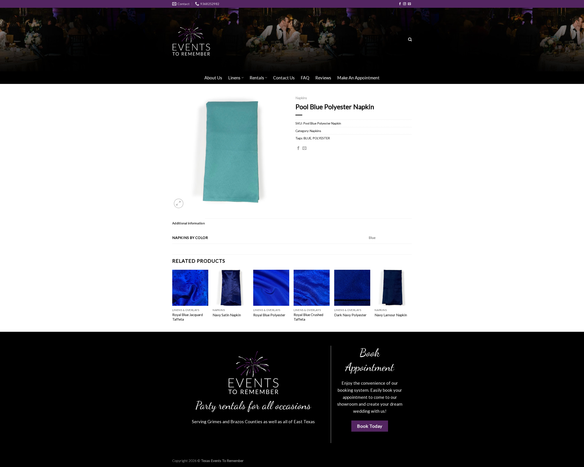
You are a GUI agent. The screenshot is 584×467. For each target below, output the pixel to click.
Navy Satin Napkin (227, 315)
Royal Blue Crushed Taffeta (308, 317)
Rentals (257, 77)
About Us (213, 77)
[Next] (410, 300)
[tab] (188, 223)
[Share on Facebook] (298, 148)
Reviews (323, 77)
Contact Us (284, 77)
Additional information (188, 223)
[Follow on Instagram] (404, 4)
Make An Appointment (358, 77)
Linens (234, 77)
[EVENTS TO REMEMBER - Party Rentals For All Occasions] (191, 39)
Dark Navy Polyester (350, 315)
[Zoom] (178, 203)
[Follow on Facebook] (400, 4)
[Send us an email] (409, 4)
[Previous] (172, 300)
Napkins (301, 98)
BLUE (307, 138)
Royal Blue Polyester (269, 315)
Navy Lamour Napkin (391, 315)
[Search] (410, 39)
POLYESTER (321, 138)
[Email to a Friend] (304, 148)
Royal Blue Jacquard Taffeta (187, 317)
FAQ (305, 77)
